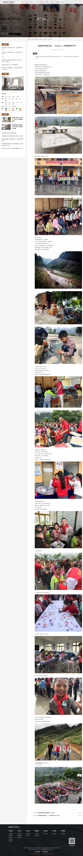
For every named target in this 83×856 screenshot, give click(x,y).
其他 (6, 100)
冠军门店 (62, 2)
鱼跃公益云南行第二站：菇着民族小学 (10, 64)
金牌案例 (19, 835)
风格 (3, 102)
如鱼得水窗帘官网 (35, 39)
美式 (9, 104)
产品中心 (31, 2)
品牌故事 (11, 835)
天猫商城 (63, 833)
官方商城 (57, 2)
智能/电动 (14, 106)
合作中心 (36, 2)
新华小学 (36, 64)
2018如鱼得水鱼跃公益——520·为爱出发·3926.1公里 (48, 815)
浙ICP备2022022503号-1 (36, 849)
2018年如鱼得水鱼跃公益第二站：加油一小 (46, 812)
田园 (6, 104)
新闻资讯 (41, 2)
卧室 (9, 98)
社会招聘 (54, 833)
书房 (16, 98)
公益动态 (50, 39)
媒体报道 (37, 835)
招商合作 (28, 833)
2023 (3, 57)
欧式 (17, 102)
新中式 (13, 102)
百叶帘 (18, 96)
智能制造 (11, 840)
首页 (22, 2)
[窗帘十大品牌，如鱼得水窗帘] (8, 2)
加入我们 (52, 2)
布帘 (6, 96)
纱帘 (9, 96)
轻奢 (9, 102)
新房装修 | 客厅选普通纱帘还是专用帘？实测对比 (12, 136)
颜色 (3, 108)
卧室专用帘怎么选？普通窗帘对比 (9, 133)
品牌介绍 (11, 833)
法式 (21, 102)
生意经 (27, 835)
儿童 (13, 104)
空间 (3, 98)
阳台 (20, 98)
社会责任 (47, 2)
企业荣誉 (11, 839)
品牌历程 (11, 837)
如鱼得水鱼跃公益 (39, 763)
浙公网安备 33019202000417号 (49, 849)
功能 (3, 106)
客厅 (6, 98)
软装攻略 (19, 837)
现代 (6, 102)
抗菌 (6, 106)
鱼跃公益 (45, 39)
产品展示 (19, 833)
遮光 (9, 106)
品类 (3, 96)
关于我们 (26, 2)
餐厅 (13, 98)
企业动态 (37, 833)
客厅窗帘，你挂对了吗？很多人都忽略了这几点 (12, 148)
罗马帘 (13, 96)
